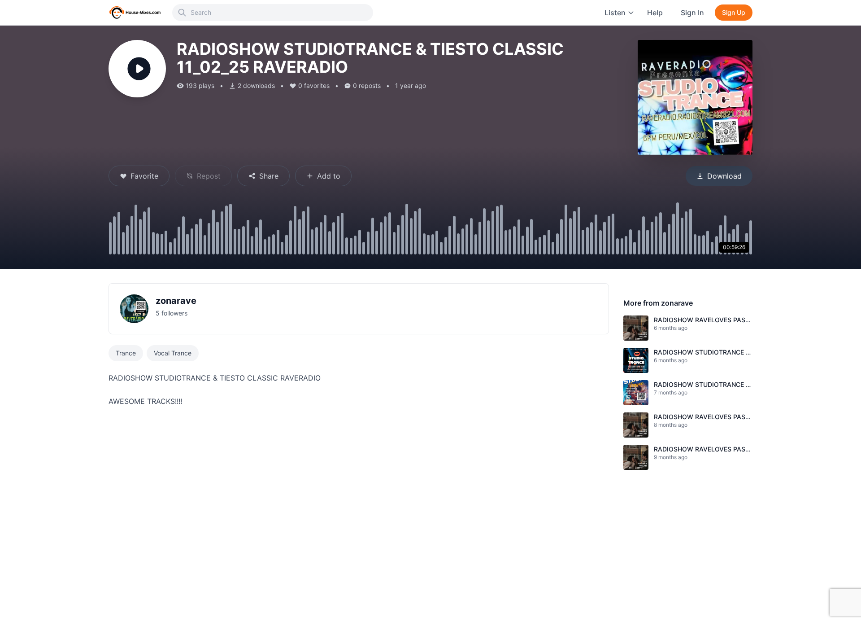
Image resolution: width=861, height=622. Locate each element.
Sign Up (733, 12)
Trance (126, 353)
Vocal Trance (172, 353)
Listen (615, 12)
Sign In (692, 12)
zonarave (176, 300)
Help (655, 12)
